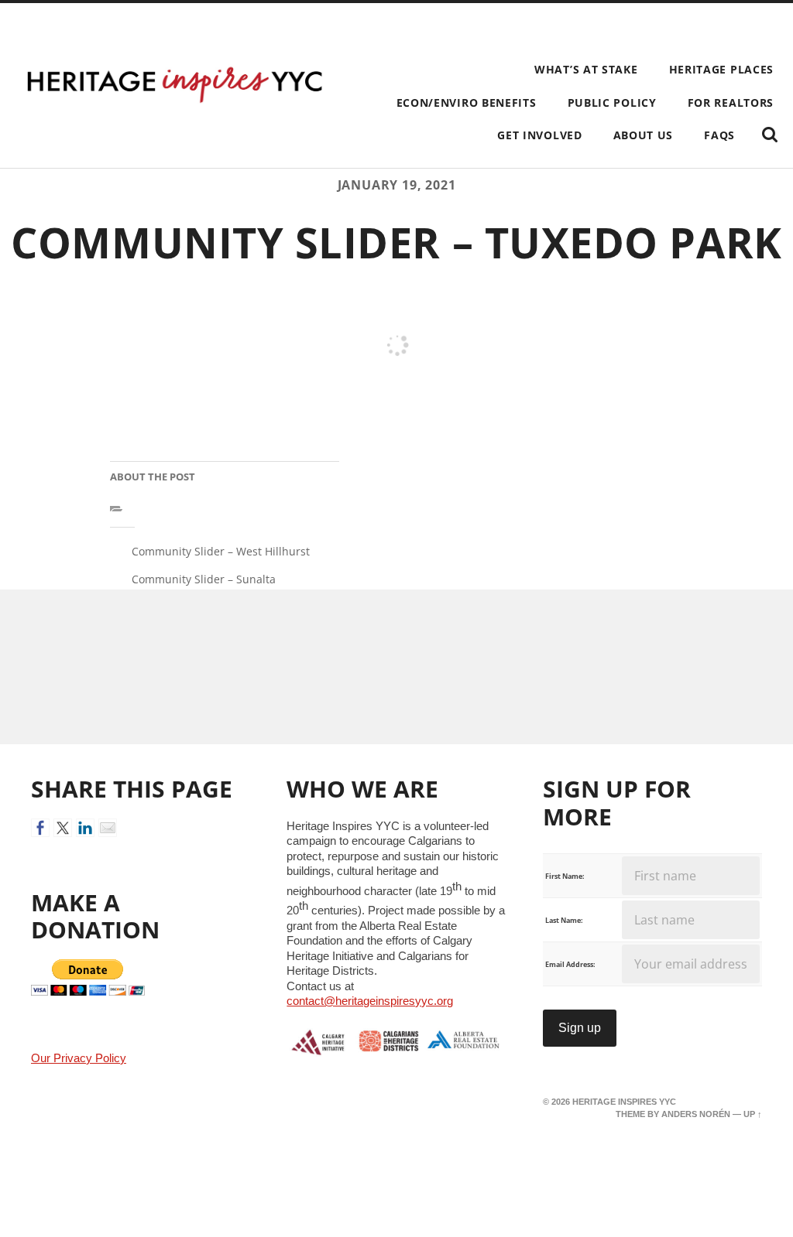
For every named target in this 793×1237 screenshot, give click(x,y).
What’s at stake (585, 69)
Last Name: (564, 920)
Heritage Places (721, 69)
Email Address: (570, 964)
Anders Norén (695, 1114)
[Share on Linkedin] (85, 827)
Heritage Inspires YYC (624, 1101)
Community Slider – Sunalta (204, 579)
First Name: (565, 876)
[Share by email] (107, 827)
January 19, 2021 (397, 184)
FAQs (719, 135)
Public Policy (612, 102)
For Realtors (731, 102)
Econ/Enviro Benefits (466, 102)
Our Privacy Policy (78, 1058)
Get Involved (539, 135)
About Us (643, 135)
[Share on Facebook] (40, 827)
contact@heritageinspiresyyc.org (370, 1000)
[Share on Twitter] (62, 827)
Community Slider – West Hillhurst (221, 551)
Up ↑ (752, 1114)
